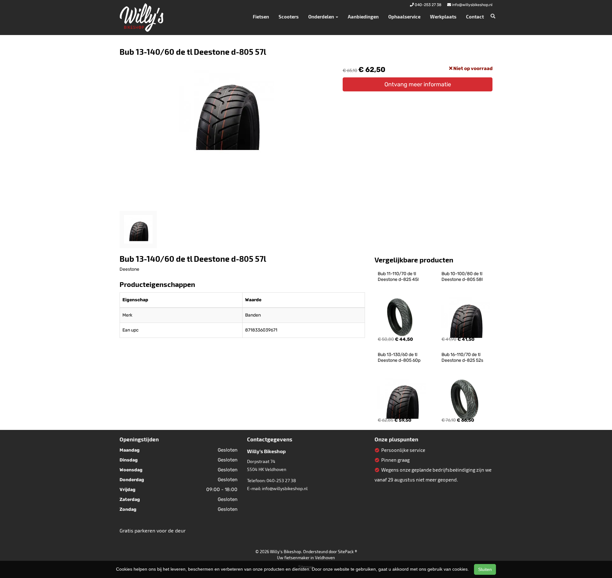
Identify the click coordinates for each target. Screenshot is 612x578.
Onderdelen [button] (321, 16)
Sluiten (485, 569)
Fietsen (261, 16)
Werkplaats (443, 16)
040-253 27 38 (281, 480)
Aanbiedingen (363, 16)
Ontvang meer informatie (417, 84)
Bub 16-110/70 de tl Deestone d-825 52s (462, 357)
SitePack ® (347, 551)
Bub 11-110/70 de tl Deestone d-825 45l (398, 276)
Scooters (289, 16)
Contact (475, 16)
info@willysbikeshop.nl (285, 488)
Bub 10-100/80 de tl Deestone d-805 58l (462, 276)
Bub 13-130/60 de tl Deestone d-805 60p (399, 357)
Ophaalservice (404, 16)
